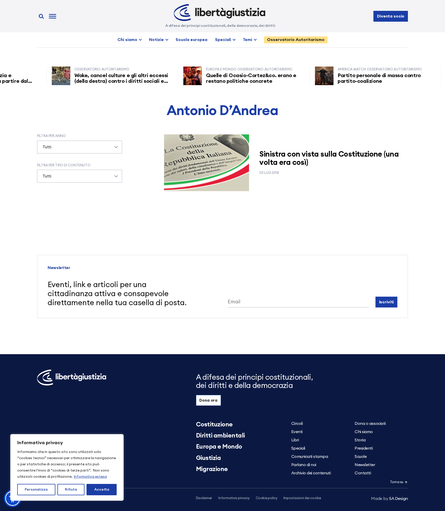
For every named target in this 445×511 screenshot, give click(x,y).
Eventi (297, 432)
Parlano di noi (303, 465)
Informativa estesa (90, 476)
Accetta (101, 489)
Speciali (223, 40)
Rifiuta (71, 489)
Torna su (396, 482)
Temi (247, 40)
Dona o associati (370, 423)
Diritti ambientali (220, 436)
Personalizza (36, 489)
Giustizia (208, 458)
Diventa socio (390, 16)
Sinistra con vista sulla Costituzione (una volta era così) (329, 158)
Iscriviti (386, 302)
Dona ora (208, 400)
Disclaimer (204, 498)
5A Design (389, 499)
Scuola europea (191, 40)
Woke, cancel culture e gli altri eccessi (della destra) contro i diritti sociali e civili (113, 81)
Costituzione (214, 424)
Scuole (360, 457)
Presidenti (364, 448)
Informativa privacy (234, 498)
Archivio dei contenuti (311, 473)
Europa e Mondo (219, 447)
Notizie (156, 40)
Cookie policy (266, 498)
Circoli (297, 423)
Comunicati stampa (309, 457)
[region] (67, 467)
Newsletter (365, 465)
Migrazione (212, 469)
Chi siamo (127, 40)
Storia (360, 440)
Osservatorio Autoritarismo (295, 40)
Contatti (363, 473)
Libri (295, 440)
